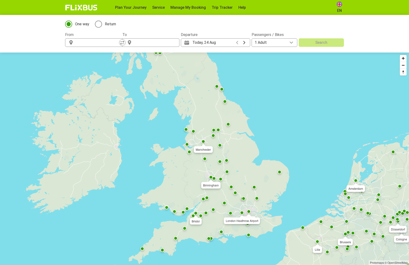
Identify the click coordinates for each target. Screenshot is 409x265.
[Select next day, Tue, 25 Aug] (244, 42)
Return (110, 24)
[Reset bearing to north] (403, 72)
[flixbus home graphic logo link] (81, 7)
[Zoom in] (403, 58)
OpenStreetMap (397, 263)
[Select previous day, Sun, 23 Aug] (237, 42)
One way (82, 24)
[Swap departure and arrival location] (122, 42)
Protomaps (377, 263)
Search (321, 42)
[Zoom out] (403, 65)
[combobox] (98, 42)
